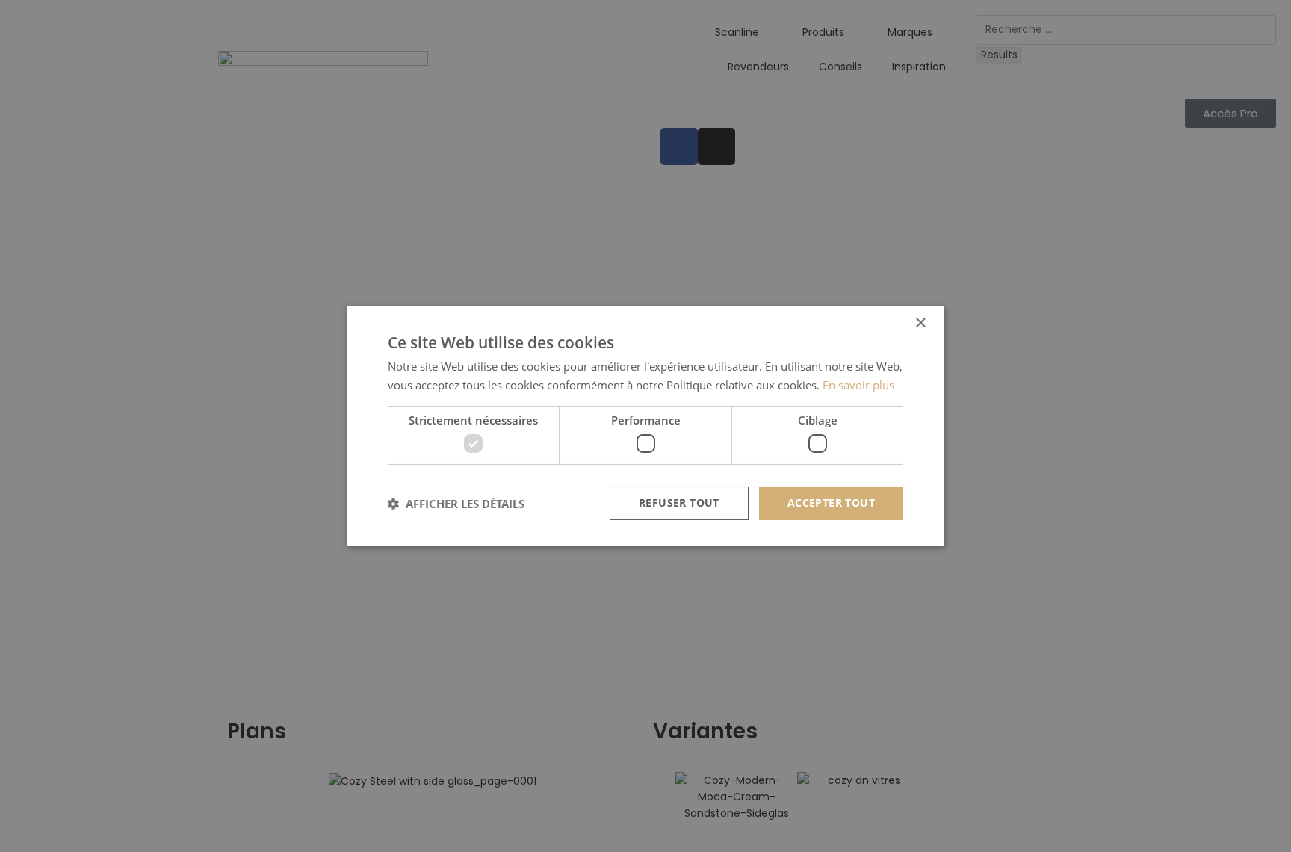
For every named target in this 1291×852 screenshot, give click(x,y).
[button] (456, 504)
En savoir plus (858, 384)
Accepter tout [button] (831, 503)
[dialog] (645, 426)
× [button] (920, 323)
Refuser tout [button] (679, 503)
